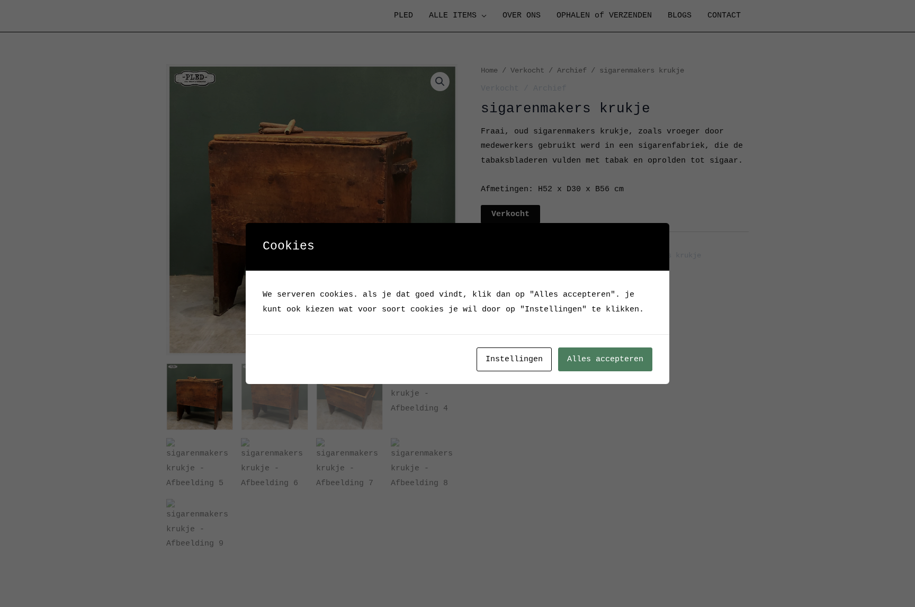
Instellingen (514, 359)
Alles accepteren (605, 359)
